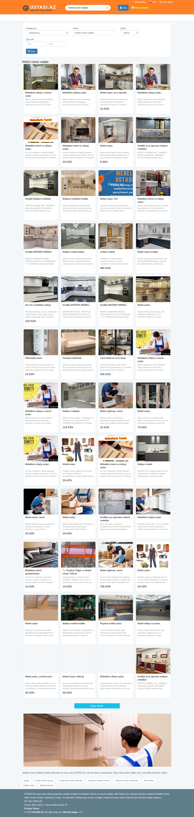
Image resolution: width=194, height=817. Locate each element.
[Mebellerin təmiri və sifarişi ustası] (41, 121)
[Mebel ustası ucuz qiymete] (116, 68)
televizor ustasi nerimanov (126, 780)
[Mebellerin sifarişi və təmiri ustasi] (41, 68)
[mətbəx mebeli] (116, 227)
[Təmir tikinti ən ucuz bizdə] (116, 333)
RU (154, 2)
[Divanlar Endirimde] (78, 333)
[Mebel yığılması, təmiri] (116, 545)
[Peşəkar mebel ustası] (116, 598)
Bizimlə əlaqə (166, 2)
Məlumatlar (140, 2)
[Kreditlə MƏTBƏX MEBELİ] (41, 227)
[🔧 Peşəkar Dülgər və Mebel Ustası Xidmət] (78, 545)
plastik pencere (46, 785)
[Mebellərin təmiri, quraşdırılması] (41, 545)
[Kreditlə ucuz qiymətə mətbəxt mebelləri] (153, 121)
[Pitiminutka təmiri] (41, 333)
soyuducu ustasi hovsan (99, 780)
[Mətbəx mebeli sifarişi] (78, 227)
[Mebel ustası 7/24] (116, 174)
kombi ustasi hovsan (44, 780)
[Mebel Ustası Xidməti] (78, 651)
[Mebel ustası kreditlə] (153, 227)
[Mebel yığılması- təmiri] (116, 386)
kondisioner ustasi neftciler (70, 780)
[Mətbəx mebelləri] (78, 386)
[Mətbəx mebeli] (153, 439)
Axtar (32, 51)
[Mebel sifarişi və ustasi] (153, 598)
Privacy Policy (31, 808)
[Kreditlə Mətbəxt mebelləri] (41, 174)
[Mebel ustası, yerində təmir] (41, 651)
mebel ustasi (28, 785)
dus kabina (149, 780)
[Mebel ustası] (116, 121)
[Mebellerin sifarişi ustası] (78, 68)
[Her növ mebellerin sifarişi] (41, 280)
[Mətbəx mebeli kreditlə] (78, 598)
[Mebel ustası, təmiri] (41, 492)
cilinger (26, 780)
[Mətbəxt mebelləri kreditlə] (78, 174)
